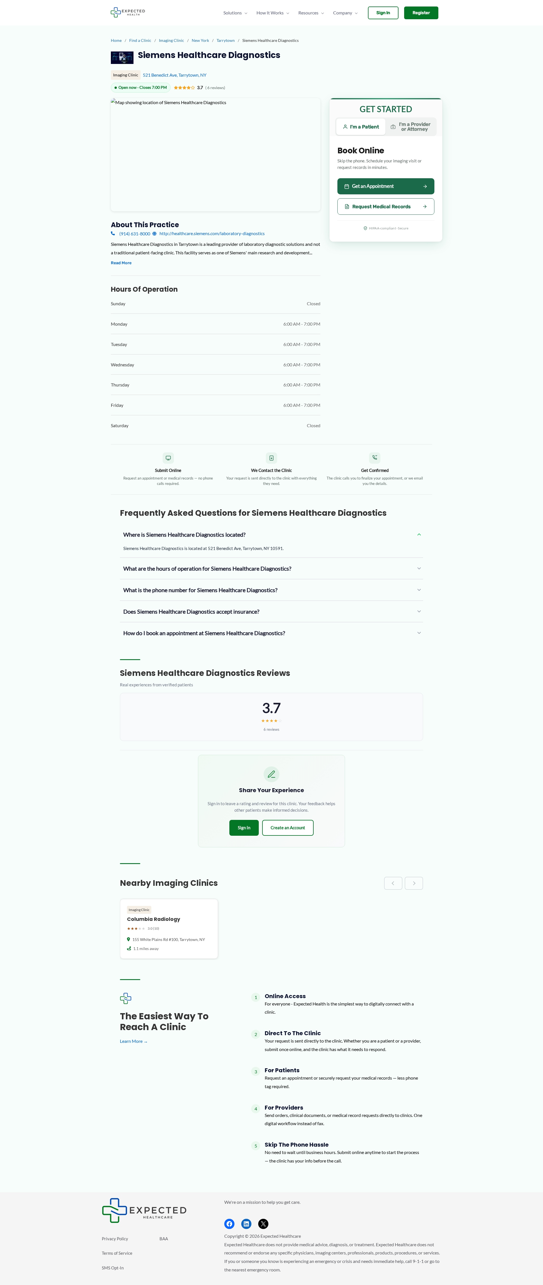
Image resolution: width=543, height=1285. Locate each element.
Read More (121, 263)
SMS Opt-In (113, 1267)
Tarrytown (226, 40)
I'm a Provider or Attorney (414, 126)
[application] (244, 13)
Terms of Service (117, 1253)
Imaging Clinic (172, 40)
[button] (383, 13)
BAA (164, 1238)
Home (116, 40)
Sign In (244, 827)
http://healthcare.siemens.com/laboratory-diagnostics (212, 233)
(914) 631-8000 (134, 233)
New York (201, 40)
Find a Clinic (140, 40)
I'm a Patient (364, 127)
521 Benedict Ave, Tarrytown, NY (174, 75)
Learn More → (134, 1041)
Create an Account (288, 827)
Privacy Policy (115, 1238)
